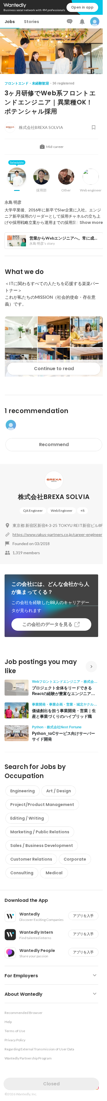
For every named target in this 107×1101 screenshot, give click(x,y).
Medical (54, 873)
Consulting (21, 873)
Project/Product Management (42, 804)
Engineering (22, 791)
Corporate (75, 859)
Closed (51, 1084)
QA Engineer (33, 510)
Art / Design (58, 791)
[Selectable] (16, 181)
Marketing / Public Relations (39, 832)
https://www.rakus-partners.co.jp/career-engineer (57, 534)
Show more (91, 222)
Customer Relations (31, 859)
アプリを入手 (83, 915)
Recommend (54, 444)
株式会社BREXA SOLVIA (54, 496)
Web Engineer (61, 510)
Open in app (82, 7)
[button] (54, 900)
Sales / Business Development (41, 845)
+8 (82, 510)
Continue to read (54, 368)
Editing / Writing (27, 818)
